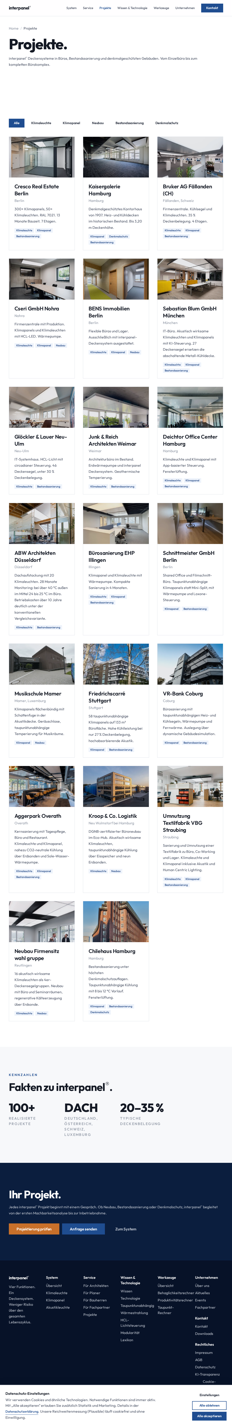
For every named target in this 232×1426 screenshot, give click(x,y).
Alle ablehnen (209, 1405)
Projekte (105, 8)
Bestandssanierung (130, 123)
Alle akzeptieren (209, 1416)
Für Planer (91, 1293)
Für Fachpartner (96, 1307)
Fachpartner (205, 1307)
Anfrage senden (83, 1229)
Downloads (204, 1333)
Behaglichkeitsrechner (176, 1293)
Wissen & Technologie (132, 8)
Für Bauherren (95, 1300)
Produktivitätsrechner (175, 1300)
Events (200, 1300)
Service (88, 8)
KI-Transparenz (207, 1374)
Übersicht (54, 1285)
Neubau (98, 123)
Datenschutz (205, 1367)
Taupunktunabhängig (137, 1305)
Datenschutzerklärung (21, 1411)
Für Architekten (96, 1285)
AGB (198, 1359)
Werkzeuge (161, 8)
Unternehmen (185, 8)
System (71, 8)
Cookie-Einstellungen (209, 1384)
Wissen (126, 1291)
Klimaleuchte (41, 123)
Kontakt (212, 8)
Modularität (130, 1332)
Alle (16, 123)
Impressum (204, 1352)
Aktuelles (202, 1293)
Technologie (130, 1298)
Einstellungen (209, 1395)
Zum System (125, 1229)
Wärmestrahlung (134, 1312)
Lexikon (127, 1340)
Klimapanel (71, 123)
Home (14, 28)
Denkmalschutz (166, 123)
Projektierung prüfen (34, 1229)
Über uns (202, 1285)
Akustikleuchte (58, 1307)
